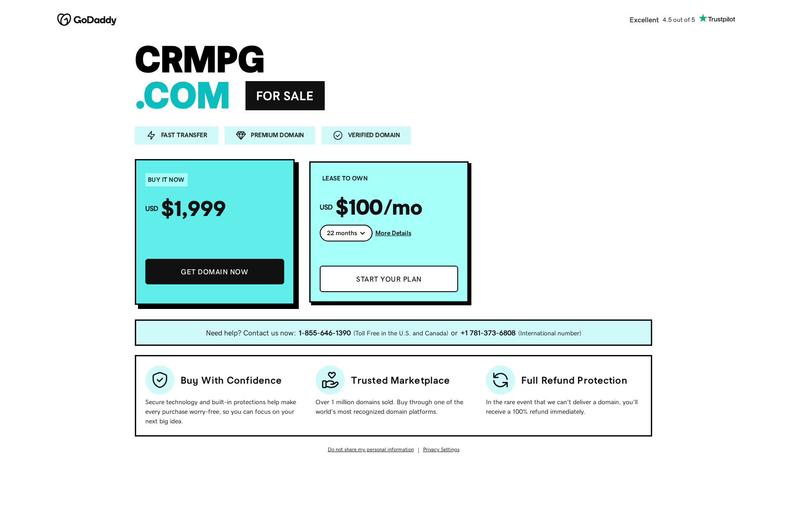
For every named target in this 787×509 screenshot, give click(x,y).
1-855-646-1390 (325, 332)
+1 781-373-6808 (488, 332)
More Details (393, 233)
